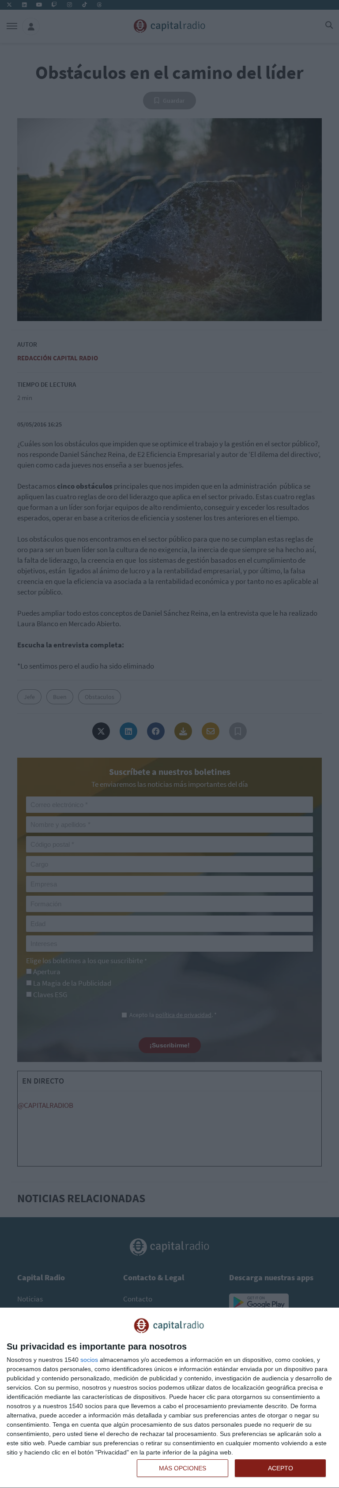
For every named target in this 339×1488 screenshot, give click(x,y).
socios (89, 1360)
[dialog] (169, 1398)
